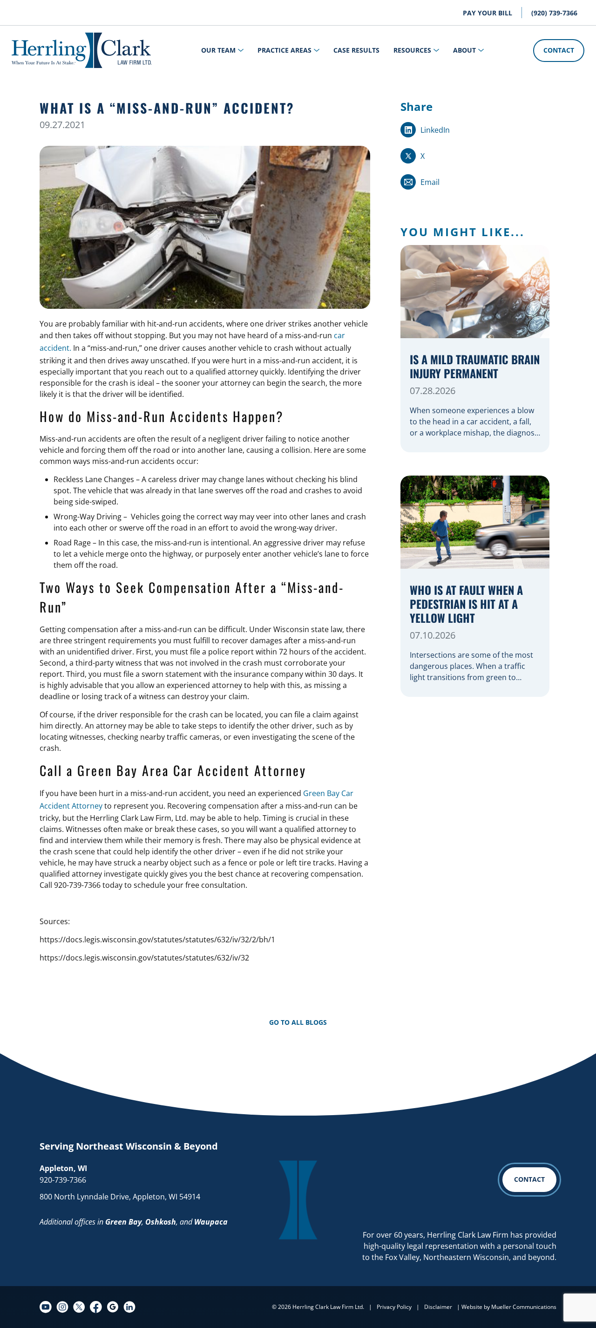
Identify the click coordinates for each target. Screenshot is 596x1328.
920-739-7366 (63, 1180)
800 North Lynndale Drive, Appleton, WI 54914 (120, 1197)
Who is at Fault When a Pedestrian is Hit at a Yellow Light (466, 604)
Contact (558, 50)
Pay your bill (487, 12)
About (464, 50)
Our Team (218, 50)
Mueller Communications (523, 1307)
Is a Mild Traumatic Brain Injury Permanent (475, 366)
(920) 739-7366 (554, 12)
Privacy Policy (394, 1307)
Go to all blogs (298, 1022)
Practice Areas (284, 50)
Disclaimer (438, 1307)
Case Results (356, 50)
